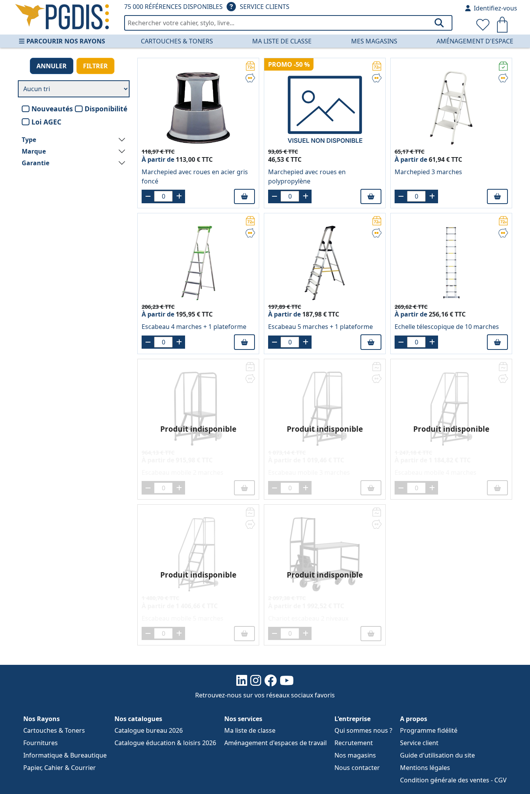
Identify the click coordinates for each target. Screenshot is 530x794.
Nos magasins (355, 755)
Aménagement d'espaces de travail (275, 743)
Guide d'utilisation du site (437, 755)
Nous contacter (357, 767)
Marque (34, 151)
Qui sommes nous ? (363, 730)
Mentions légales (425, 767)
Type (29, 139)
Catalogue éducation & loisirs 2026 (165, 743)
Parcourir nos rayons (65, 41)
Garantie (35, 163)
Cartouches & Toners (177, 41)
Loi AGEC (46, 121)
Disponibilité (106, 108)
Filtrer (95, 66)
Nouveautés (52, 108)
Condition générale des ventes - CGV (453, 780)
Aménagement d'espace (474, 41)
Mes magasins (374, 41)
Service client (419, 743)
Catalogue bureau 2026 (148, 730)
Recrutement (353, 743)
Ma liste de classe (282, 41)
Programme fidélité (428, 730)
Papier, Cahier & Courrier (59, 767)
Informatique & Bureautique (65, 755)
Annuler (51, 66)
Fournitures (40, 743)
